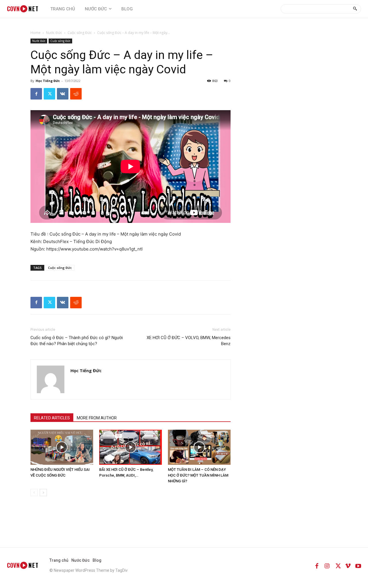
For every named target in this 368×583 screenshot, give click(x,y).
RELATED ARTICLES (52, 418)
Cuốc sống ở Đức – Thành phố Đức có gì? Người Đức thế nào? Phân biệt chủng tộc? (76, 340)
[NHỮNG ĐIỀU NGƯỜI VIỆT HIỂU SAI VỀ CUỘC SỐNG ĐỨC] (61, 447)
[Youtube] (358, 565)
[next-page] (43, 492)
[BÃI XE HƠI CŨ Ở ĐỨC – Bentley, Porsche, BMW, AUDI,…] (130, 447)
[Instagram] (327, 565)
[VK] (62, 94)
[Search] (355, 9)
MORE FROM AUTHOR (97, 418)
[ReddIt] (76, 94)
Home (35, 32)
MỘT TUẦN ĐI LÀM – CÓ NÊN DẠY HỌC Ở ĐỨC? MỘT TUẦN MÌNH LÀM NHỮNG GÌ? (198, 475)
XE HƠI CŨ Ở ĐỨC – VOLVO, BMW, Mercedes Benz (189, 340)
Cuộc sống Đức (80, 32)
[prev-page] (34, 492)
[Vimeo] (348, 565)
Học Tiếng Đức (48, 81)
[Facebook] (36, 94)
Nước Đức (54, 32)
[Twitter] (49, 94)
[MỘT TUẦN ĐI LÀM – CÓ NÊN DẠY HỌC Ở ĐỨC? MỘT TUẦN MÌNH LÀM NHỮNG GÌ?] (199, 447)
